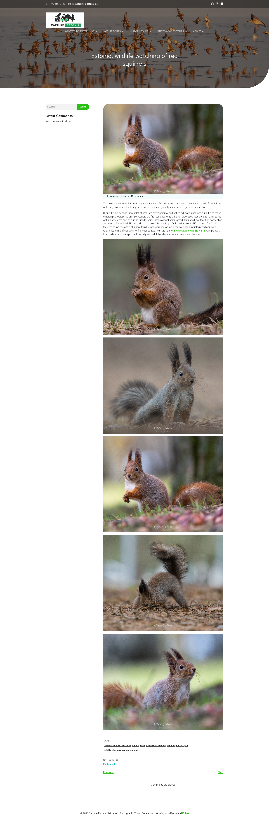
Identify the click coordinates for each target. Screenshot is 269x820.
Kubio (185, 813)
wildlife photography (177, 745)
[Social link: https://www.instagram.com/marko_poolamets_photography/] (216, 4)
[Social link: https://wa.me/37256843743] (211, 4)
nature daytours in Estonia (117, 745)
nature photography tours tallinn (149, 745)
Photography (110, 764)
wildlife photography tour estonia (121, 750)
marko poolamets (119, 196)
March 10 (139, 196)
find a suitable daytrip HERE (189, 230)
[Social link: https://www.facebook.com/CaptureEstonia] (221, 4)
